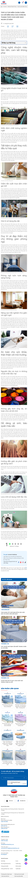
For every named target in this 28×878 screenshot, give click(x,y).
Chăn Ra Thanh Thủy (13, 36)
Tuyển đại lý (18, 870)
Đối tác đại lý (18, 867)
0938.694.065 (4, 830)
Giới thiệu (3, 862)
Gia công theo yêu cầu (6, 865)
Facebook (22, 802)
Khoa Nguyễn (4, 855)
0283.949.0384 (4, 823)
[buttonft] (24, 779)
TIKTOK (11, 802)
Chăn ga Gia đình (4, 867)
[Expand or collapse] (25, 43)
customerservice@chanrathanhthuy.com (10, 849)
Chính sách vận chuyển (19, 875)
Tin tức (5, 6)
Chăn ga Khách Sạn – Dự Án (7, 870)
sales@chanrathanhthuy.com (7, 845)
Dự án (17, 862)
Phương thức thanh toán (6, 875)
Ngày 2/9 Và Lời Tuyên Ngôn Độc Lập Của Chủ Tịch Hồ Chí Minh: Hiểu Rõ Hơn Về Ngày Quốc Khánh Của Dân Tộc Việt (14, 569)
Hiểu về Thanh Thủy (12, 6)
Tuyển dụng (18, 865)
